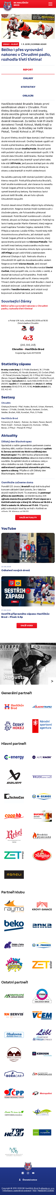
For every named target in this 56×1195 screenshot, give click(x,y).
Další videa (27, 625)
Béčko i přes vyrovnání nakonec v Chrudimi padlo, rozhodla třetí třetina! (24, 307)
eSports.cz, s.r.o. (48, 1188)
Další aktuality (28, 517)
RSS (34, 1190)
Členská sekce (29, 1180)
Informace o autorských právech (17, 1190)
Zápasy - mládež (10, 44)
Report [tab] (28, 69)
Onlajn (28, 95)
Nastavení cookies (46, 1190)
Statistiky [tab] (28, 87)
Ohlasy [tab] (28, 78)
